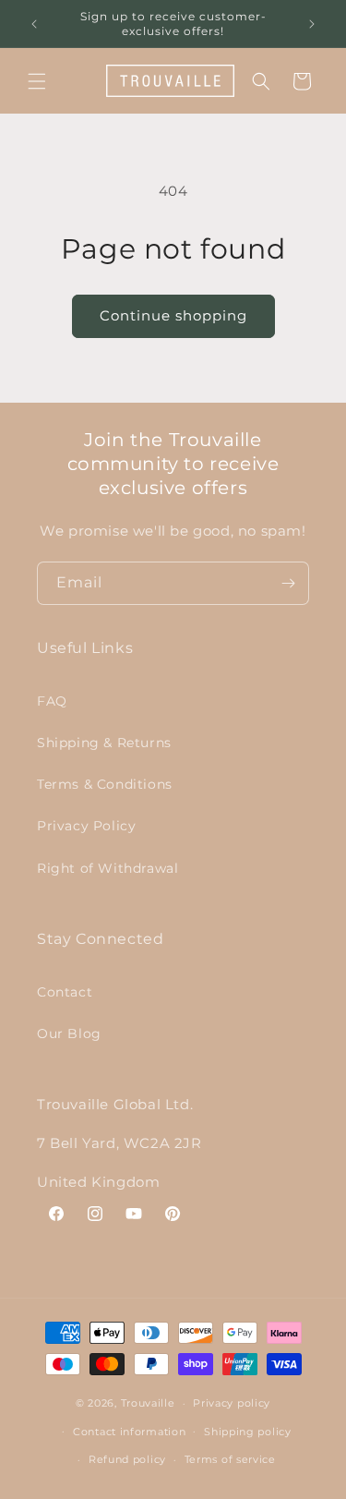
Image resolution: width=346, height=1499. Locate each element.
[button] (37, 81)
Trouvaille (148, 1402)
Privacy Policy (86, 825)
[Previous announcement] (34, 24)
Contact (64, 992)
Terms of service (230, 1459)
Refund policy (127, 1459)
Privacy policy (231, 1402)
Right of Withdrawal (107, 868)
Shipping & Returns (104, 742)
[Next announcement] (312, 24)
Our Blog (69, 1033)
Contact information (129, 1431)
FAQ (52, 701)
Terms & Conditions (105, 784)
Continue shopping (173, 315)
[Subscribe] (288, 583)
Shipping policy (248, 1431)
